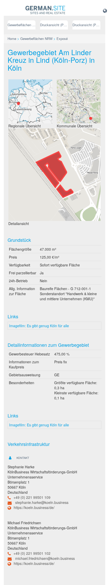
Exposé (62, 38)
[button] (104, 10)
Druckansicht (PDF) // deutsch (54, 24)
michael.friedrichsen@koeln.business (45, 558)
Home (12, 38)
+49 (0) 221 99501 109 (31, 497)
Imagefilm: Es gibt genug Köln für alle (39, 325)
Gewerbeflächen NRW (21, 24)
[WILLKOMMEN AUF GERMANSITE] (45, 10)
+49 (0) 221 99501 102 (31, 553)
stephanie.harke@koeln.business (41, 502)
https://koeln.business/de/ (34, 507)
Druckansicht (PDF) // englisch (86, 24)
